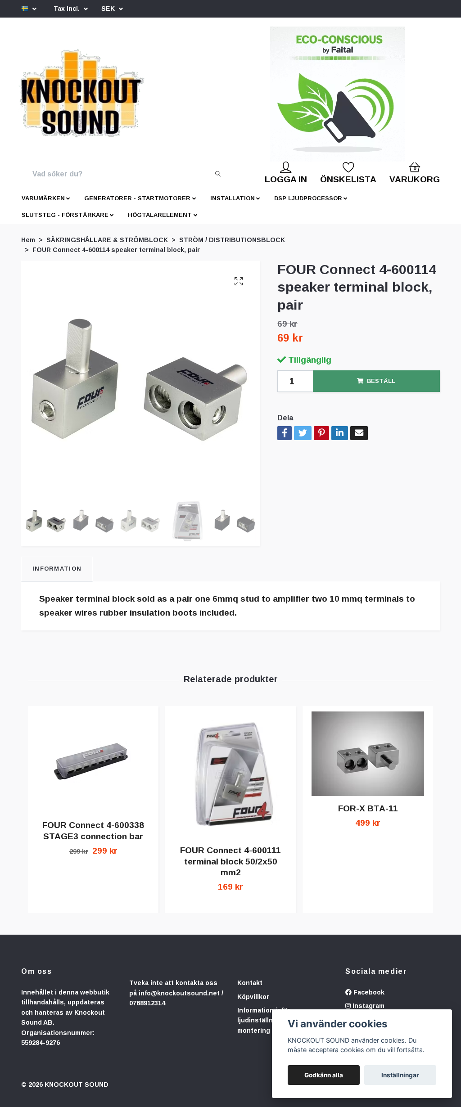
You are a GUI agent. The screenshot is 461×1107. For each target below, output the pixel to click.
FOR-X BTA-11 (368, 815)
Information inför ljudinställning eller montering (268, 1027)
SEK (109, 8)
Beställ (381, 388)
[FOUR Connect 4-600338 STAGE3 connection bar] (93, 769)
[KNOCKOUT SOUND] (112, 98)
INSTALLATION (232, 205)
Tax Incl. (67, 8)
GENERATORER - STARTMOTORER (137, 205)
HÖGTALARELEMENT (160, 222)
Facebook (368, 999)
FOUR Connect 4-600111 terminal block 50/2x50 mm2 (230, 869)
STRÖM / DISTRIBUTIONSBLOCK (232, 247)
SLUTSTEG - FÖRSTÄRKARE (65, 222)
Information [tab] (56, 575)
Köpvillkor (253, 1004)
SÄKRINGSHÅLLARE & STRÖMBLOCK (107, 247)
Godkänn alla (323, 1075)
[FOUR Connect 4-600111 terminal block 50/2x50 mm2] (230, 782)
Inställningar (400, 1075)
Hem (28, 247)
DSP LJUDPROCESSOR (308, 205)
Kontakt (249, 990)
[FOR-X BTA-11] (368, 761)
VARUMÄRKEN (43, 205)
